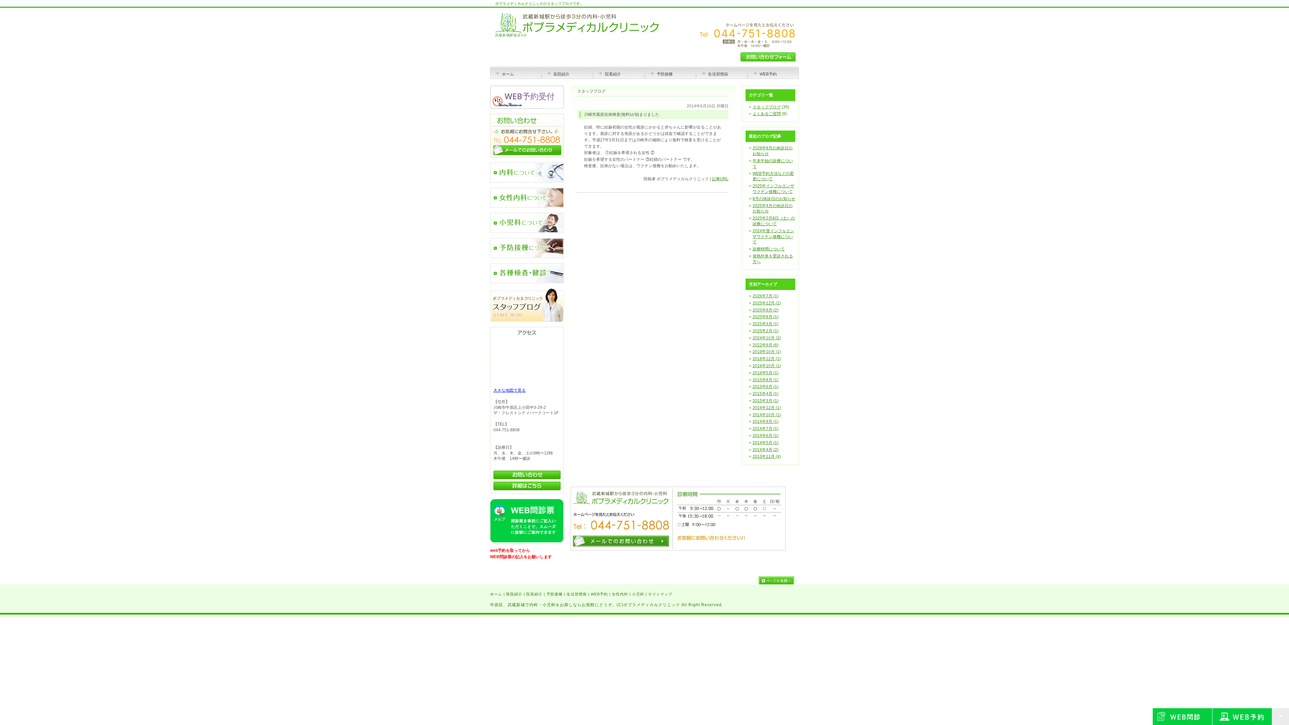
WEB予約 (599, 594)
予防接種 (554, 594)
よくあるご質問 (767, 113)
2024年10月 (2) (767, 338)
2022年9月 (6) (765, 345)
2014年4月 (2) (765, 449)
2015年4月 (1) (765, 393)
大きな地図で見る (509, 390)
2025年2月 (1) (765, 331)
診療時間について (769, 249)
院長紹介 (534, 594)
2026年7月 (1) (765, 296)
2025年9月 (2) (765, 310)
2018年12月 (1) (767, 358)
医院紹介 (514, 594)
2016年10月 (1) (767, 366)
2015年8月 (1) (765, 380)
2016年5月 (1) (765, 373)
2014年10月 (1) (767, 415)
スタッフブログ (767, 107)
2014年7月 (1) (765, 428)
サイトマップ (660, 594)
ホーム (496, 594)
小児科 (638, 594)
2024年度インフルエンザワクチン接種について (773, 237)
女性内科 (620, 594)
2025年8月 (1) (765, 317)
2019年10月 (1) (767, 351)
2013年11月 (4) (767, 456)
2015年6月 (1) (765, 386)
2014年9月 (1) (765, 421)
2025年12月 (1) (767, 303)
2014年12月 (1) (767, 407)
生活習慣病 (577, 594)
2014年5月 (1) (765, 442)
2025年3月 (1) (765, 324)
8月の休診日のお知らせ (774, 198)
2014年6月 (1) (765, 435)
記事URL (720, 179)
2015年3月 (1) (765, 400)
